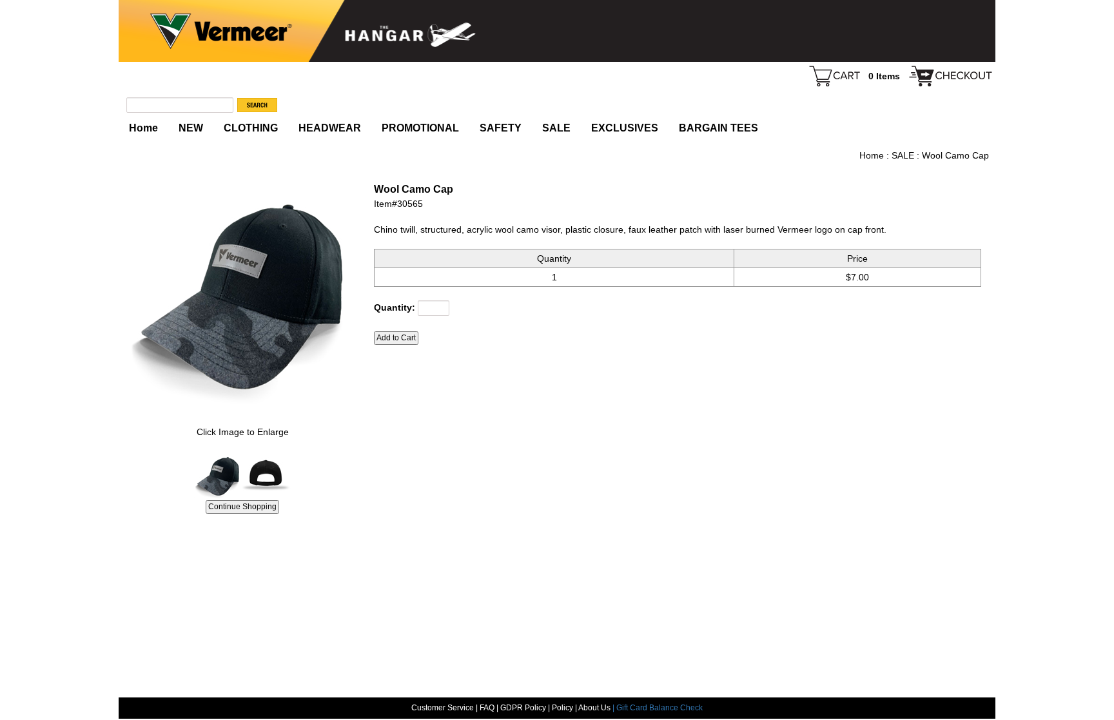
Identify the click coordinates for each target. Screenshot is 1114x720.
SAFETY (501, 127)
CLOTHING (251, 127)
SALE (556, 127)
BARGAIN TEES (718, 127)
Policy (562, 707)
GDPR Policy (523, 707)
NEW (191, 127)
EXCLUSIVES (624, 127)
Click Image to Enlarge (243, 432)
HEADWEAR (329, 127)
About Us (595, 707)
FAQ (487, 707)
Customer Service (442, 707)
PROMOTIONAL (420, 127)
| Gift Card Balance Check (657, 707)
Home (143, 127)
